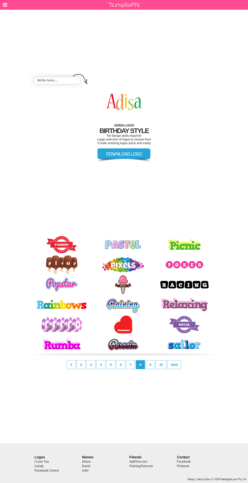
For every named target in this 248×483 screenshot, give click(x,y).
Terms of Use (203, 479)
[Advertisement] (124, 43)
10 (161, 365)
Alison (86, 461)
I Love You (41, 461)
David (86, 466)
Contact (183, 457)
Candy (39, 466)
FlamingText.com (141, 466)
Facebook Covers (46, 470)
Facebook (184, 461)
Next (174, 365)
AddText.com (138, 461)
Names (87, 457)
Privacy (191, 479)
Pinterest (183, 466)
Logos (39, 457)
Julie (85, 470)
